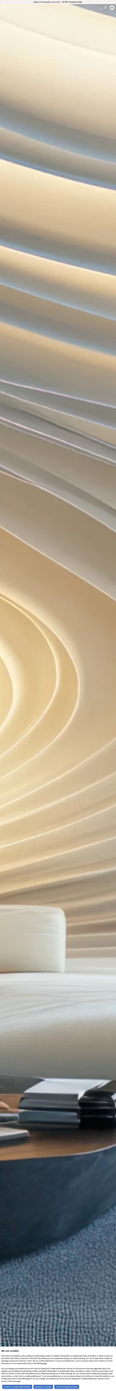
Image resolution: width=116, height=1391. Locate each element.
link (45, 1363)
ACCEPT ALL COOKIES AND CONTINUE (17, 1387)
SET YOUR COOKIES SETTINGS (66, 1387)
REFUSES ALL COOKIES (43, 1387)
